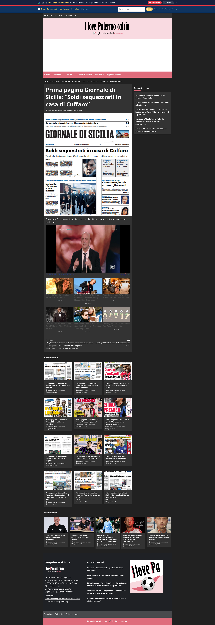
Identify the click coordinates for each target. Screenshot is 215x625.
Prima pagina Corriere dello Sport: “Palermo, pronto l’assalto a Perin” (117, 422)
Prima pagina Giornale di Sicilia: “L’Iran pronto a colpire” (56, 458)
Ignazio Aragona (66, 592)
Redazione (48, 15)
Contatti (48, 601)
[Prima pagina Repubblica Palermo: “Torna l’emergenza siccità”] (88, 480)
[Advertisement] (107, 55)
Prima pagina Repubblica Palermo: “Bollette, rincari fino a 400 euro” (87, 385)
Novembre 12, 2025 (75, 110)
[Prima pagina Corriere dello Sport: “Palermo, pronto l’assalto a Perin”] (118, 407)
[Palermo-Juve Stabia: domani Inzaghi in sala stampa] (82, 525)
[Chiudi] (176, 2)
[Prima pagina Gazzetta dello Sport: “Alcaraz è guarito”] (88, 407)
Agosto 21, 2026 (52, 392)
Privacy (65, 601)
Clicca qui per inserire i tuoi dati (163, 9)
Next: (109, 343)
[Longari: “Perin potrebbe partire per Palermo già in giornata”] (159, 525)
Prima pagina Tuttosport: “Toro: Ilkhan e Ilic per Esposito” (56, 422)
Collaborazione (70, 15)
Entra (149, 9)
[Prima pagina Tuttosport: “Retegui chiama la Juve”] (118, 444)
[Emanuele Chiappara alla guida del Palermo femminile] (56, 525)
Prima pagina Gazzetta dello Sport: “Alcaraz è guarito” (88, 421)
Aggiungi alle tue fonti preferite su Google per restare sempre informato (78, 2)
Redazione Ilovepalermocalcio (57, 110)
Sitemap (56, 601)
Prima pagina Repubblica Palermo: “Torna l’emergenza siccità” (88, 495)
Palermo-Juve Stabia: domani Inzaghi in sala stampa (152, 103)
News (69, 74)
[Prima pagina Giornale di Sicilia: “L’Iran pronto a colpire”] (58, 444)
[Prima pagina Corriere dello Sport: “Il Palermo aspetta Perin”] (118, 371)
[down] (62, 75)
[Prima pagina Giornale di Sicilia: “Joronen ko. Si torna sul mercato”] (118, 480)
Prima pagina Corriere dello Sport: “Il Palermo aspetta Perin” (117, 385)
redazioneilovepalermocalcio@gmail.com (62, 598)
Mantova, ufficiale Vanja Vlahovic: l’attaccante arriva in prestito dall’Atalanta (149, 121)
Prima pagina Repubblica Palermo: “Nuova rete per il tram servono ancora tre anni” (57, 496)
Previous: (67, 344)
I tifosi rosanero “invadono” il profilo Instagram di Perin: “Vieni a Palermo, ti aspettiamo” (152, 112)
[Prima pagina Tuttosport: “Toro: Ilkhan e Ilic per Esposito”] (58, 407)
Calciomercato (85, 74)
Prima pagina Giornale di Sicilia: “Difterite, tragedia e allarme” (58, 385)
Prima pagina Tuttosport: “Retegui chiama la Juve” (116, 457)
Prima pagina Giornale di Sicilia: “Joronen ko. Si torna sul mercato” (117, 495)
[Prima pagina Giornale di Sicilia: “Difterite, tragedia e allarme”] (58, 371)
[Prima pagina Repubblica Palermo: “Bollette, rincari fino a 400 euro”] (88, 371)
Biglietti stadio (113, 74)
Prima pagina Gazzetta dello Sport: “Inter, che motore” (88, 457)
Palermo (57, 74)
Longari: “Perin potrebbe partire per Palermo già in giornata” (150, 130)
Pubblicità (58, 15)
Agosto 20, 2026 (111, 429)
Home (47, 74)
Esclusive (99, 74)
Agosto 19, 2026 (82, 502)
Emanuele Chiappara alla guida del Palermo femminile (150, 96)
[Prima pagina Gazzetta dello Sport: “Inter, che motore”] (88, 444)
